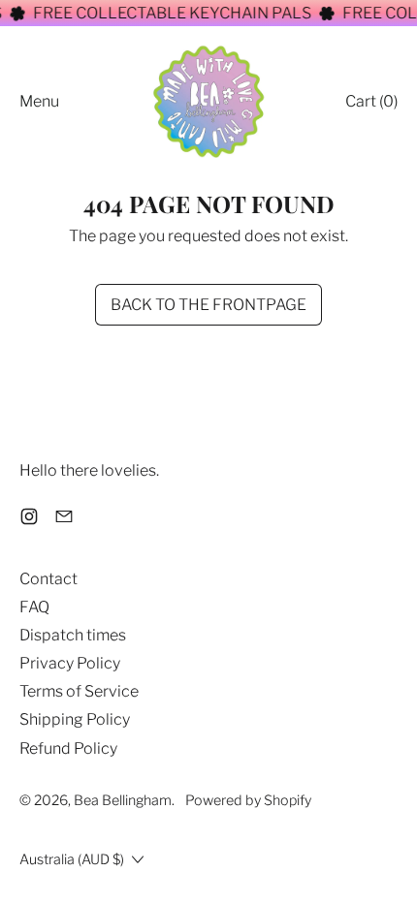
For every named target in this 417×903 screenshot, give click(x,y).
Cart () (371, 105)
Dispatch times (72, 635)
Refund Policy (68, 748)
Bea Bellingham (123, 800)
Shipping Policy (74, 719)
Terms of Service (79, 691)
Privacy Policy (69, 663)
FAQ (34, 607)
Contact (48, 579)
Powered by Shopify (248, 800)
